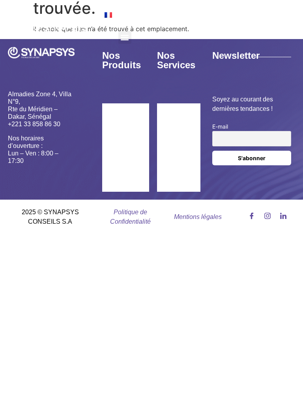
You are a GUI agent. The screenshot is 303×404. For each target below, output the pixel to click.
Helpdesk (178, 183)
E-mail (220, 126)
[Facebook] (249, 215)
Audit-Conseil (175, 116)
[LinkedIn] (281, 215)
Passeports (125, 138)
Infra (171, 165)
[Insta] (265, 215)
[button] (124, 37)
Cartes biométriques (128, 116)
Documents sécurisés (126, 161)
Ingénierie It (178, 143)
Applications (127, 183)
